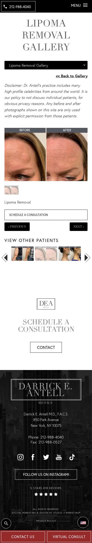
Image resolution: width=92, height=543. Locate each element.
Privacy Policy (46, 520)
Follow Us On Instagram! (46, 474)
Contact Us (23, 536)
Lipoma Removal (17, 202)
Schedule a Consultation (28, 215)
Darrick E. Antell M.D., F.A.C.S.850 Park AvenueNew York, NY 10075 (46, 420)
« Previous (17, 226)
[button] (20, 457)
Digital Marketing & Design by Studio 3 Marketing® (46, 512)
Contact (46, 347)
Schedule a (46, 326)
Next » (78, 226)
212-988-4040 (20, 6)
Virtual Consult (69, 536)
